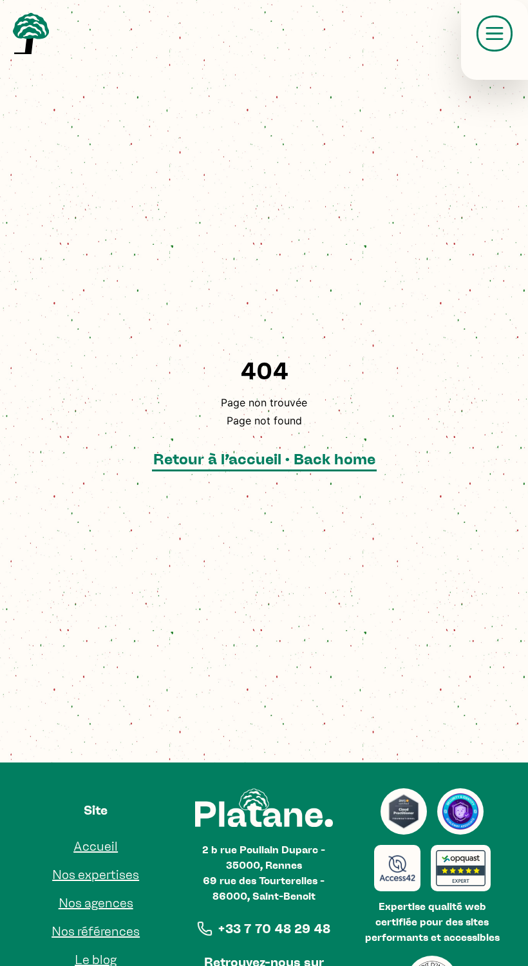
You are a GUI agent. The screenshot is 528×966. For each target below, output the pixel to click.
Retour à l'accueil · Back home (264, 459)
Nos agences (96, 903)
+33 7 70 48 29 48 (274, 928)
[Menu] (494, 33)
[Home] (31, 33)
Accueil (95, 846)
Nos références (96, 931)
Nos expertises (95, 874)
